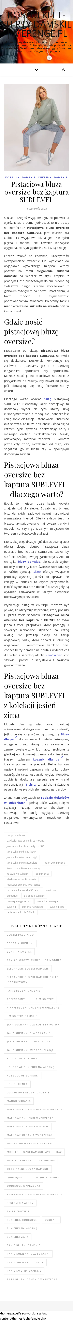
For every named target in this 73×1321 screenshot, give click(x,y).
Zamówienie (54, 655)
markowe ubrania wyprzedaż (30, 1134)
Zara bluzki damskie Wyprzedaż (32, 1279)
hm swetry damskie (22, 1015)
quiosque (12, 895)
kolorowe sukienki (55, 862)
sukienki (11, 906)
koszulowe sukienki (18, 873)
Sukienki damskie (53, 177)
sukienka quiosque (48, 901)
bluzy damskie (29, 561)
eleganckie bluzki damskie (28, 968)
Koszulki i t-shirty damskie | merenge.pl (36, 24)
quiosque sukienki (34, 895)
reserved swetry (20, 1202)
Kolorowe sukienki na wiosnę (23, 868)
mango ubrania (19, 1100)
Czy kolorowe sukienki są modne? (26, 840)
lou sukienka (42, 873)
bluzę (47, 399)
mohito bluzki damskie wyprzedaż (34, 1151)
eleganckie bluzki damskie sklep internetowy (33, 979)
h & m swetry (43, 999)
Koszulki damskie (20, 177)
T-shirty (30, 784)
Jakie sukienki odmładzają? (22, 857)
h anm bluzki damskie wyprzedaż (33, 1007)
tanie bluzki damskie (23, 1245)
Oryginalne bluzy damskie (28, 1168)
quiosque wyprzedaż (19, 901)
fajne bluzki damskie (23, 990)
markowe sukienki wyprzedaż (23, 884)
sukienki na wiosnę (32, 906)
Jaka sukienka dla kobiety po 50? (25, 846)
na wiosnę (50, 890)
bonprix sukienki (16, 835)
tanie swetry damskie (24, 1270)
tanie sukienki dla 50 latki (21, 912)
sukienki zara (57, 906)
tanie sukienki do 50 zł (25, 1262)
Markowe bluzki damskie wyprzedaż (35, 1109)
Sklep (37, 571)
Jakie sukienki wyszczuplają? (22, 862)
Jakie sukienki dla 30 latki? (21, 851)
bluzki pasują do (20, 934)
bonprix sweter (19, 951)
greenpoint (16, 999)
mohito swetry (19, 1160)
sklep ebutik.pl (19, 1211)
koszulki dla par (47, 759)
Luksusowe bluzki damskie (28, 1092)
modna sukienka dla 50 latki (23, 890)
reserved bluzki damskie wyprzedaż (35, 1194)
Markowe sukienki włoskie (21, 879)
